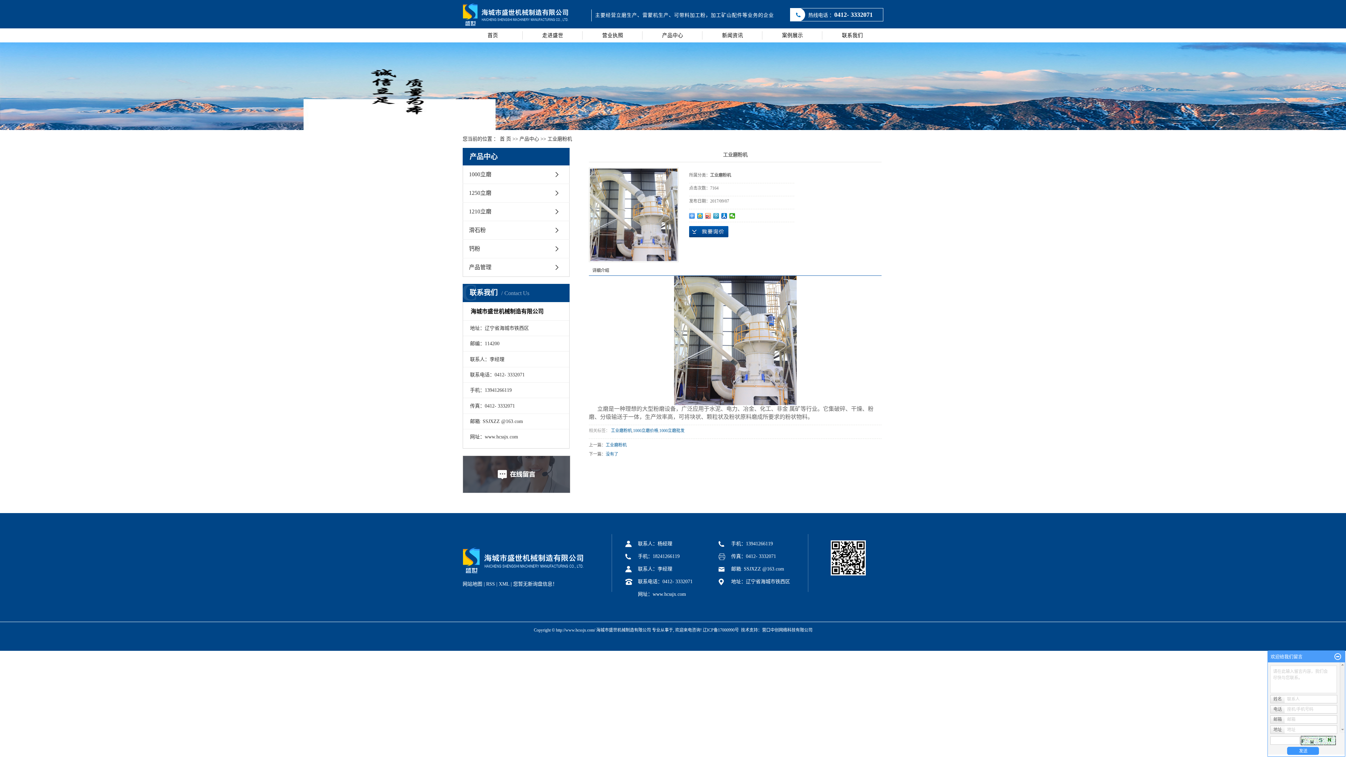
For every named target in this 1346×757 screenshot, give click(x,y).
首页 (493, 35)
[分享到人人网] (724, 216)
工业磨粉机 (560, 139)
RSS (490, 584)
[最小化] (1337, 656)
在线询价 (708, 231)
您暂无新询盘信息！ (535, 584)
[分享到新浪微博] (708, 216)
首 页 (505, 139)
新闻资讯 (732, 35)
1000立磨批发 (672, 430)
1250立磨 (480, 193)
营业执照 (612, 35)
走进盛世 (552, 35)
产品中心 (672, 35)
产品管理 (480, 267)
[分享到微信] (732, 216)
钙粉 (474, 249)
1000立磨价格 (645, 430)
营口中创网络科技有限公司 (787, 630)
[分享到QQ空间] (700, 216)
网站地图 (472, 584)
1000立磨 (480, 174)
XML (504, 584)
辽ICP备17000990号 (721, 630)
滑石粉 (477, 230)
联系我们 (852, 35)
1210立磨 (480, 211)
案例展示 (792, 35)
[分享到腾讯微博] (716, 216)
